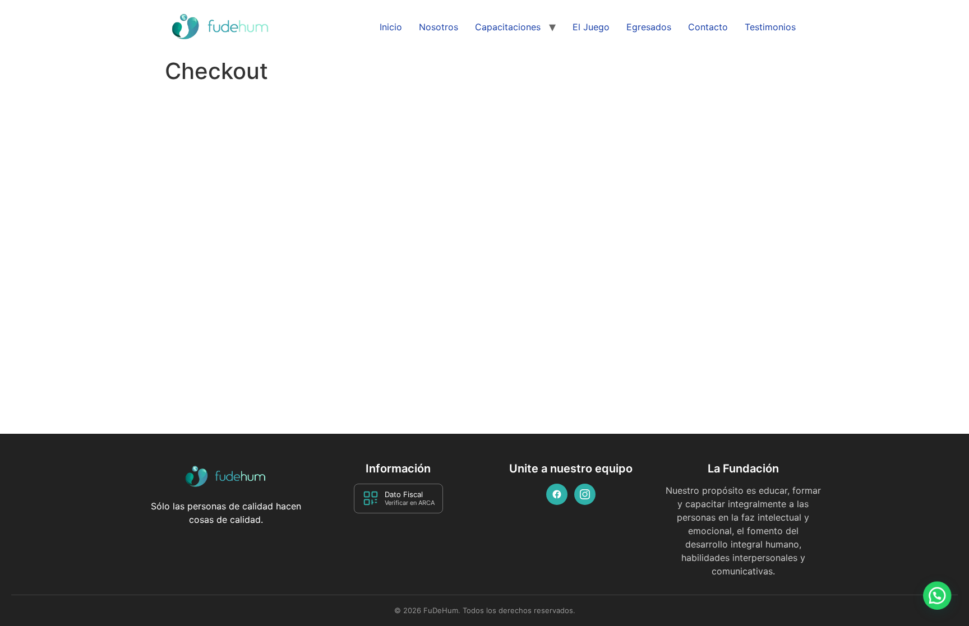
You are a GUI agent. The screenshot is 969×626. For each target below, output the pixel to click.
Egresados (648, 27)
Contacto (708, 27)
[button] (936, 592)
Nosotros (438, 27)
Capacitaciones (508, 27)
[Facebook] (556, 494)
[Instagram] (585, 494)
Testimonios (770, 27)
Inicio (391, 27)
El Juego (591, 27)
